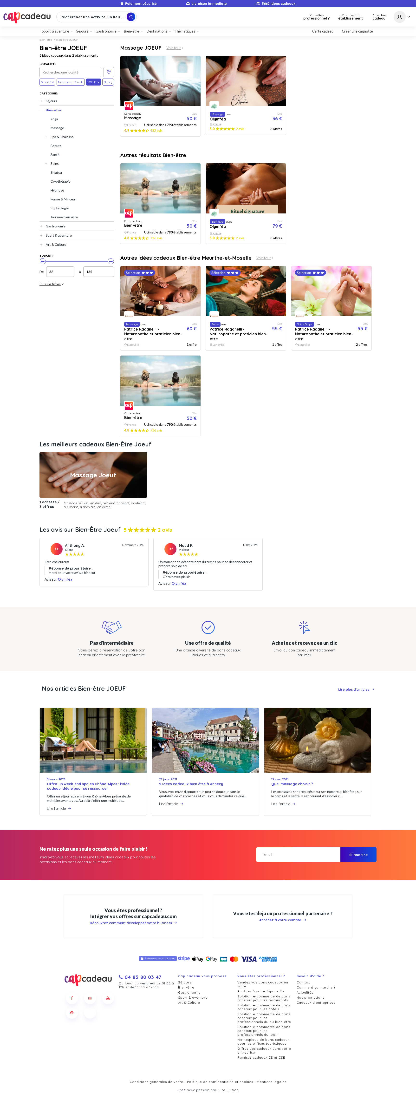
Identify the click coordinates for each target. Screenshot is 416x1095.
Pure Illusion (228, 1090)
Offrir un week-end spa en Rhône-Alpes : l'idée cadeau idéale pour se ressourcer (88, 786)
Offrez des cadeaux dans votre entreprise (264, 1050)
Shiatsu (56, 172)
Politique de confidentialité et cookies (220, 1082)
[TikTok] (90, 1013)
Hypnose (57, 190)
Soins (55, 163)
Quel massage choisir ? (292, 784)
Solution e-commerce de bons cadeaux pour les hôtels (263, 1007)
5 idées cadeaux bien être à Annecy (191, 784)
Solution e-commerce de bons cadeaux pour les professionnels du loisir (263, 1030)
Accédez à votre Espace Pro (261, 991)
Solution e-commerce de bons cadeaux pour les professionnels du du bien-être (264, 1018)
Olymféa (65, 579)
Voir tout (173, 48)
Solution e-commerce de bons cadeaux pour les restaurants (263, 998)
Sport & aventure (59, 235)
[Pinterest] (72, 1013)
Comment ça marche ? (316, 987)
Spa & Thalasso (62, 137)
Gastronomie (55, 226)
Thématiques (185, 31)
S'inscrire (358, 854)
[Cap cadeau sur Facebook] (72, 998)
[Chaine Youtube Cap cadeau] (108, 998)
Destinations (156, 31)
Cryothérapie (61, 181)
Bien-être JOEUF (67, 39)
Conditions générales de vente (156, 1082)
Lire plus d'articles (353, 689)
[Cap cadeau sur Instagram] (90, 998)
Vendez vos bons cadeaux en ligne (262, 984)
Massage (57, 128)
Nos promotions (310, 997)
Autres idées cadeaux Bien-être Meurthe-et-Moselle (186, 257)
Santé (55, 155)
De (41, 272)
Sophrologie (60, 208)
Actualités (305, 992)
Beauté (56, 146)
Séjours (51, 101)
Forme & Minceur (63, 199)
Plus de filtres (50, 284)
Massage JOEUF (141, 47)
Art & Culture (56, 244)
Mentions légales (271, 1082)
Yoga (54, 119)
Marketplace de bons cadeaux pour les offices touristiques (263, 1041)
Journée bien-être (64, 217)
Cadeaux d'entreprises (316, 1002)
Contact (303, 982)
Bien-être (45, 39)
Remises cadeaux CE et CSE (261, 1057)
